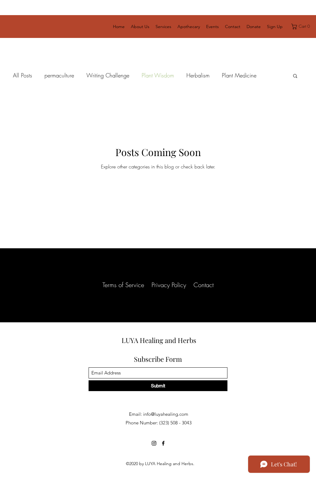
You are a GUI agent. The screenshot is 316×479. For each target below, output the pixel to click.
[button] (301, 26)
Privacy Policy (169, 285)
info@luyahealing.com (165, 414)
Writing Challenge (107, 75)
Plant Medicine (239, 75)
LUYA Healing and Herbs (159, 340)
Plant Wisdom (158, 75)
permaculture (59, 75)
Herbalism (198, 75)
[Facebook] (163, 443)
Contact (203, 285)
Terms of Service (123, 285)
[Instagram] (154, 443)
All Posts (22, 75)
